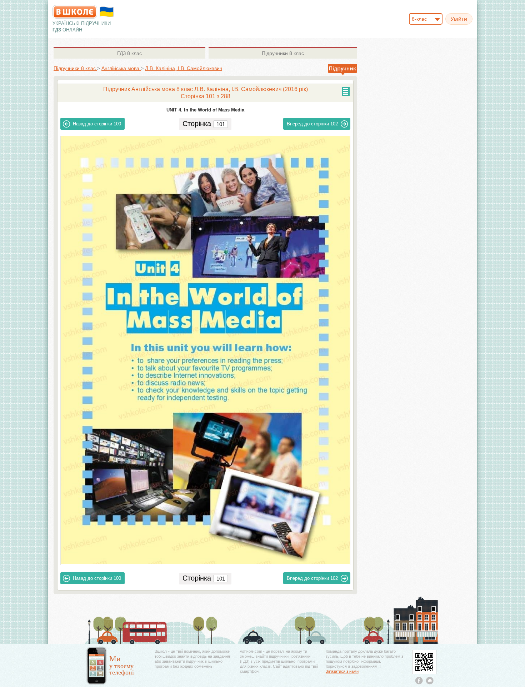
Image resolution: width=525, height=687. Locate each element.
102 (312, 123)
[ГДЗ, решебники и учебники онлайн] (74, 12)
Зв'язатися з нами (342, 671)
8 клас (129, 53)
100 (97, 123)
